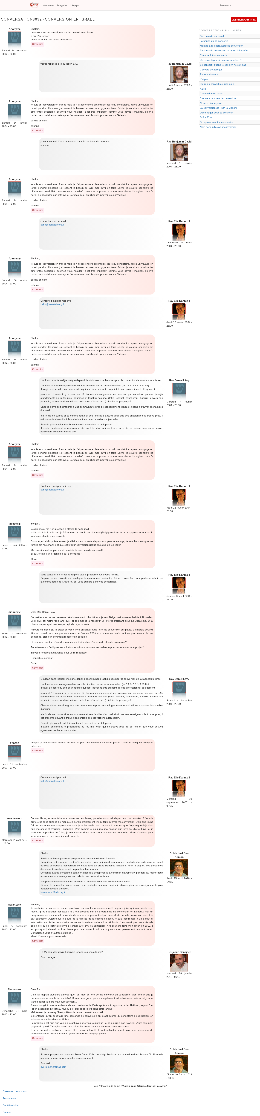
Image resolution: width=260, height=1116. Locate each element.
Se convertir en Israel (212, 36)
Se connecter (226, 5)
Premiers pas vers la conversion (218, 98)
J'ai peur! (205, 79)
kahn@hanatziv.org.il (52, 224)
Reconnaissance (209, 74)
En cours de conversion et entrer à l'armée (224, 50)
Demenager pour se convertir (216, 112)
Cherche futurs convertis (213, 55)
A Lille (203, 88)
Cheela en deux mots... (16, 1091)
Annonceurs (9, 1098)
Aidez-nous (48, 5)
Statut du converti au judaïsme (217, 83)
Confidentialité (11, 1105)
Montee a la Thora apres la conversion (221, 45)
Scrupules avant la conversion (216, 122)
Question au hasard (244, 19)
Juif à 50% (206, 117)
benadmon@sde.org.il (53, 892)
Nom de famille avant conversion (218, 126)
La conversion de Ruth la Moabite (219, 107)
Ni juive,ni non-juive (211, 103)
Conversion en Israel (211, 93)
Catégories (62, 5)
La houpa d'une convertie (214, 40)
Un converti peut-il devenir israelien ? (220, 60)
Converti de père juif (211, 69)
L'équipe (75, 5)
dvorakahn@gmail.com (53, 1066)
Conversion (37, 44)
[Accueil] (35, 4)
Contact (7, 1112)
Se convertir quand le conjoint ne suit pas (223, 64)
